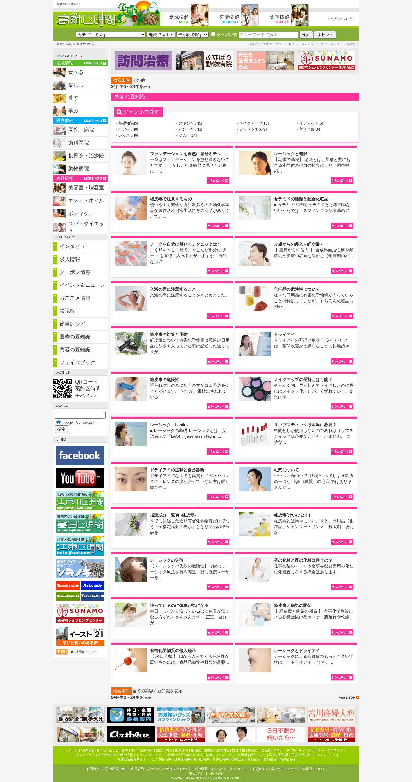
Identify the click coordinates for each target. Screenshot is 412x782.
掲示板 (67, 311)
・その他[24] (186, 135)
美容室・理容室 (86, 187)
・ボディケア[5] (309, 123)
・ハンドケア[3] (188, 129)
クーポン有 (226, 34)
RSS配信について (83, 652)
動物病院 (78, 168)
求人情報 (70, 259)
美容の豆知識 (75, 349)
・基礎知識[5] (126, 123)
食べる (76, 72)
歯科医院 (78, 142)
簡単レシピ (72, 323)
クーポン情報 (75, 272)
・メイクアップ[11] (252, 123)
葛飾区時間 (64, 44)
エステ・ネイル (86, 200)
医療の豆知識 (75, 336)
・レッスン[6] (126, 135)
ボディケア (81, 213)
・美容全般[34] (308, 129)
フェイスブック (78, 362)
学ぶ (73, 111)
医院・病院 (81, 130)
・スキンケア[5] (188, 123)
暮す (73, 98)
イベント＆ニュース (83, 285)
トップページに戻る (341, 19)
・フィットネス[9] (251, 129)
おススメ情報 (75, 298)
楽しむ (76, 85)
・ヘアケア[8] (126, 129)
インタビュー (75, 246)
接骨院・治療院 (86, 155)
